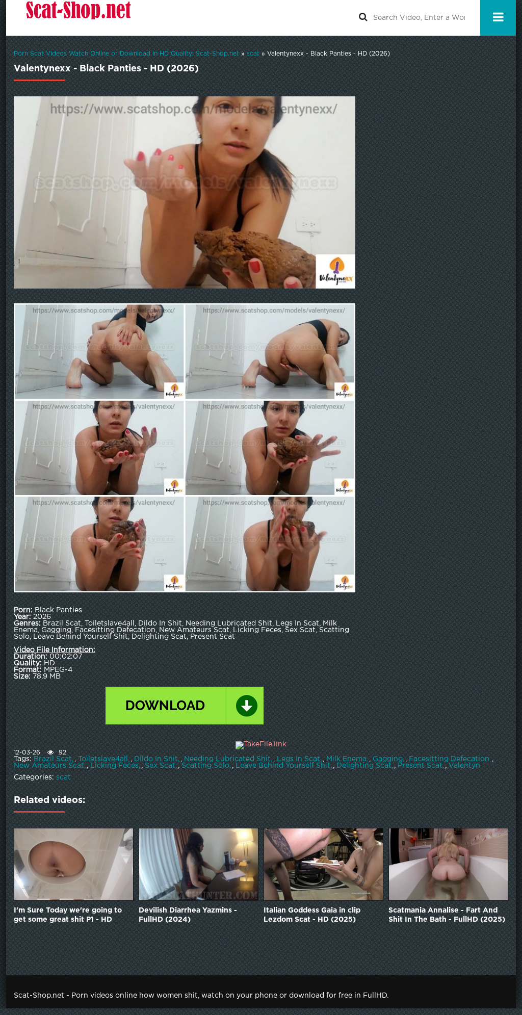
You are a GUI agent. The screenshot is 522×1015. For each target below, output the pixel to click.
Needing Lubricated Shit (227, 759)
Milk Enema (346, 759)
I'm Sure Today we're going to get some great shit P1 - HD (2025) (68, 915)
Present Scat (420, 766)
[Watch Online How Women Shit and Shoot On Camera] (77, 18)
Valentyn (464, 766)
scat (63, 777)
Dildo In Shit (156, 759)
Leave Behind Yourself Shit (283, 766)
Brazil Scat (53, 759)
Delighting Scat (364, 766)
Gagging (388, 759)
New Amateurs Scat (49, 766)
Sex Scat (160, 766)
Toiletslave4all (103, 759)
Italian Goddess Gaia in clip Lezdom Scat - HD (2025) (312, 915)
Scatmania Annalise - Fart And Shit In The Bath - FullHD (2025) (446, 915)
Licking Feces (114, 766)
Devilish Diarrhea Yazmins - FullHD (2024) (188, 915)
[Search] (363, 18)
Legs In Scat (298, 759)
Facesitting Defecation (449, 759)
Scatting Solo (205, 766)
